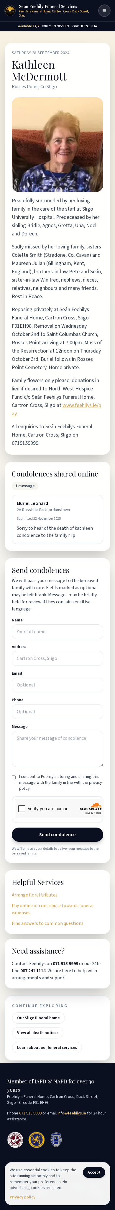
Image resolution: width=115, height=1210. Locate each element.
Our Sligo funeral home (38, 1018)
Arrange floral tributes (35, 895)
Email (17, 673)
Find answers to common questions (47, 923)
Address (19, 647)
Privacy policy (22, 1197)
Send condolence (57, 834)
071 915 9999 (65, 963)
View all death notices (37, 1033)
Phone (18, 700)
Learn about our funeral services (47, 1048)
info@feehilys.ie (72, 1113)
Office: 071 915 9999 (55, 26)
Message (20, 727)
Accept (94, 1172)
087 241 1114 (33, 970)
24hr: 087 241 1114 (84, 26)
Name (17, 620)
